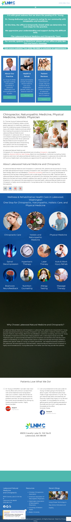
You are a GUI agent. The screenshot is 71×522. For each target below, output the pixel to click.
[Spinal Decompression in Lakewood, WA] (10, 250)
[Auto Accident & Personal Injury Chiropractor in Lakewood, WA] (61, 250)
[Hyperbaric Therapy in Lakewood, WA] (27, 250)
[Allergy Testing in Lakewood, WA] (44, 275)
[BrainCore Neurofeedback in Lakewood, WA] (10, 275)
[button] (35, 7)
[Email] (5, 188)
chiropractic (43, 152)
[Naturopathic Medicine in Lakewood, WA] (35, 221)
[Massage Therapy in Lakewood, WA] (61, 275)
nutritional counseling (35, 172)
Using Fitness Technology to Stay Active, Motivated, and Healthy (57, 505)
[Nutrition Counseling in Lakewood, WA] (27, 275)
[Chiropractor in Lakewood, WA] (12, 221)
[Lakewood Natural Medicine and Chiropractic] (8, 3)
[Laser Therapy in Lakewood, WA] (44, 250)
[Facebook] (10, 188)
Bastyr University (34, 512)
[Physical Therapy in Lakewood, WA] (58, 221)
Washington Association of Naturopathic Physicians (36, 503)
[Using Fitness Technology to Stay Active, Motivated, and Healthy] (58, 495)
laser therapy (26, 154)
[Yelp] (20, 188)
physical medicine (15, 154)
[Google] (15, 188)
